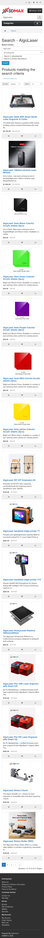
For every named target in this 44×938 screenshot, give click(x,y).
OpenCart (14, 933)
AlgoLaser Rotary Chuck (15, 790)
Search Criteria (7, 44)
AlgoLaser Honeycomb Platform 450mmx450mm (19, 631)
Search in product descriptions (15, 58)
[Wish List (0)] (34, 2)
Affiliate (4, 909)
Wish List (5, 922)
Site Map (5, 898)
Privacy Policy (7, 887)
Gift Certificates (7, 907)
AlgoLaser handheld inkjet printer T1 (21, 531)
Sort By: (5, 84)
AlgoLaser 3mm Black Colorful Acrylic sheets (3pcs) (18, 224)
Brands (4, 904)
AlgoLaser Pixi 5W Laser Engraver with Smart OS (20, 738)
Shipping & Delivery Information (13, 884)
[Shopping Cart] (37, 2)
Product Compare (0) (10, 78)
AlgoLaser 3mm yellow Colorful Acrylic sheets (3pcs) (19, 430)
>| (19, 865)
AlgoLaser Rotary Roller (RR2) (18, 841)
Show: (27, 84)
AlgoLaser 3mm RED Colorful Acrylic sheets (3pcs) (21, 379)
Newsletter (6, 925)
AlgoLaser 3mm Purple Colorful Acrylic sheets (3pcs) (19, 328)
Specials (5, 911)
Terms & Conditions (9, 889)
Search (13, 31)
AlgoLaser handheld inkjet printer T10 (22, 579)
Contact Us (6, 895)
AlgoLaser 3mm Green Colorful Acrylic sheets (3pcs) (18, 277)
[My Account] (30, 2)
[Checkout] (40, 2)
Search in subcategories (13, 56)
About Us (5, 882)
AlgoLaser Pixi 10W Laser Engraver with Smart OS (21, 685)
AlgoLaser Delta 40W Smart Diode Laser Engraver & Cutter (20, 118)
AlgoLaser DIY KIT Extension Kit (19, 480)
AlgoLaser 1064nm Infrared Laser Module (19, 171)
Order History (7, 920)
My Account (6, 918)
